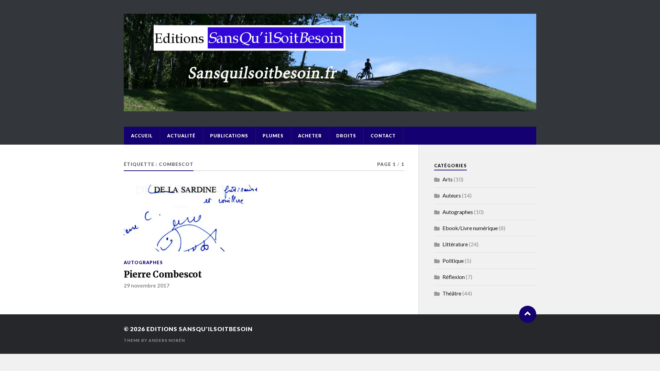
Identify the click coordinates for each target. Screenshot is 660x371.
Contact (383, 135)
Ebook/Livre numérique (470, 228)
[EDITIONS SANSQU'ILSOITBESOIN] (330, 108)
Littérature (455, 244)
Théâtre (451, 293)
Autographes (143, 262)
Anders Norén (166, 340)
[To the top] (527, 314)
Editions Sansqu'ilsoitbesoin (199, 329)
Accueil (142, 135)
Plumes (273, 135)
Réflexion (453, 276)
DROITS (346, 135)
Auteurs (451, 195)
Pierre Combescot (163, 274)
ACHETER (310, 135)
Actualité (181, 135)
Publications (229, 135)
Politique (453, 260)
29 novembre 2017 (146, 285)
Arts (447, 179)
